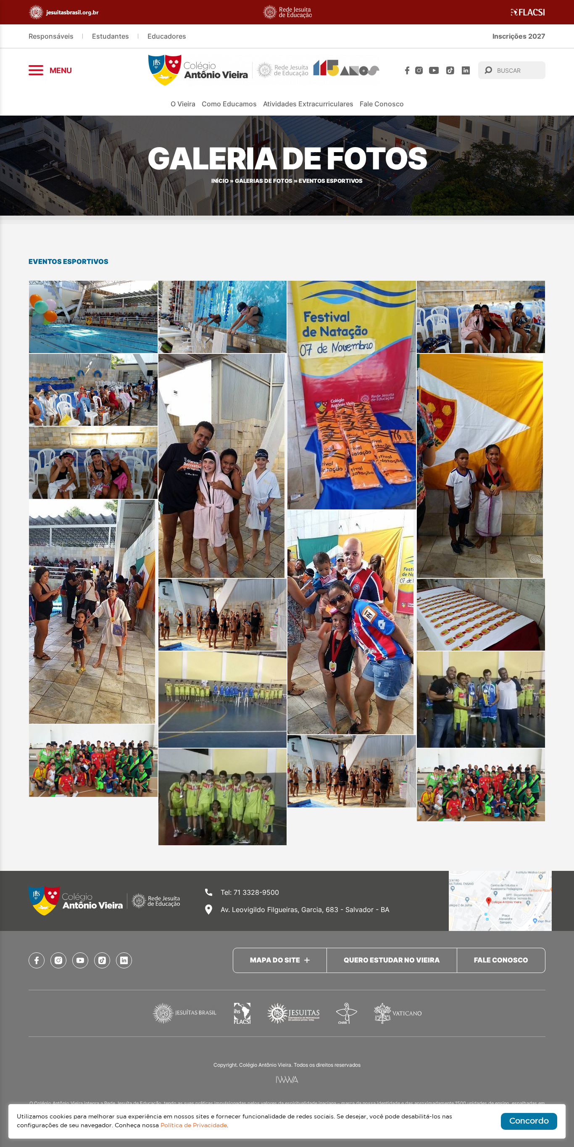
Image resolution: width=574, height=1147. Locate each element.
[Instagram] (419, 70)
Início (220, 181)
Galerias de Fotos (263, 181)
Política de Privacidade (194, 1125)
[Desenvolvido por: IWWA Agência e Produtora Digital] (287, 1079)
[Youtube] (434, 70)
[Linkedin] (466, 70)
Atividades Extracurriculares (308, 104)
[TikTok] (450, 70)
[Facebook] (407, 70)
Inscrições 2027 (518, 36)
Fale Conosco (382, 104)
